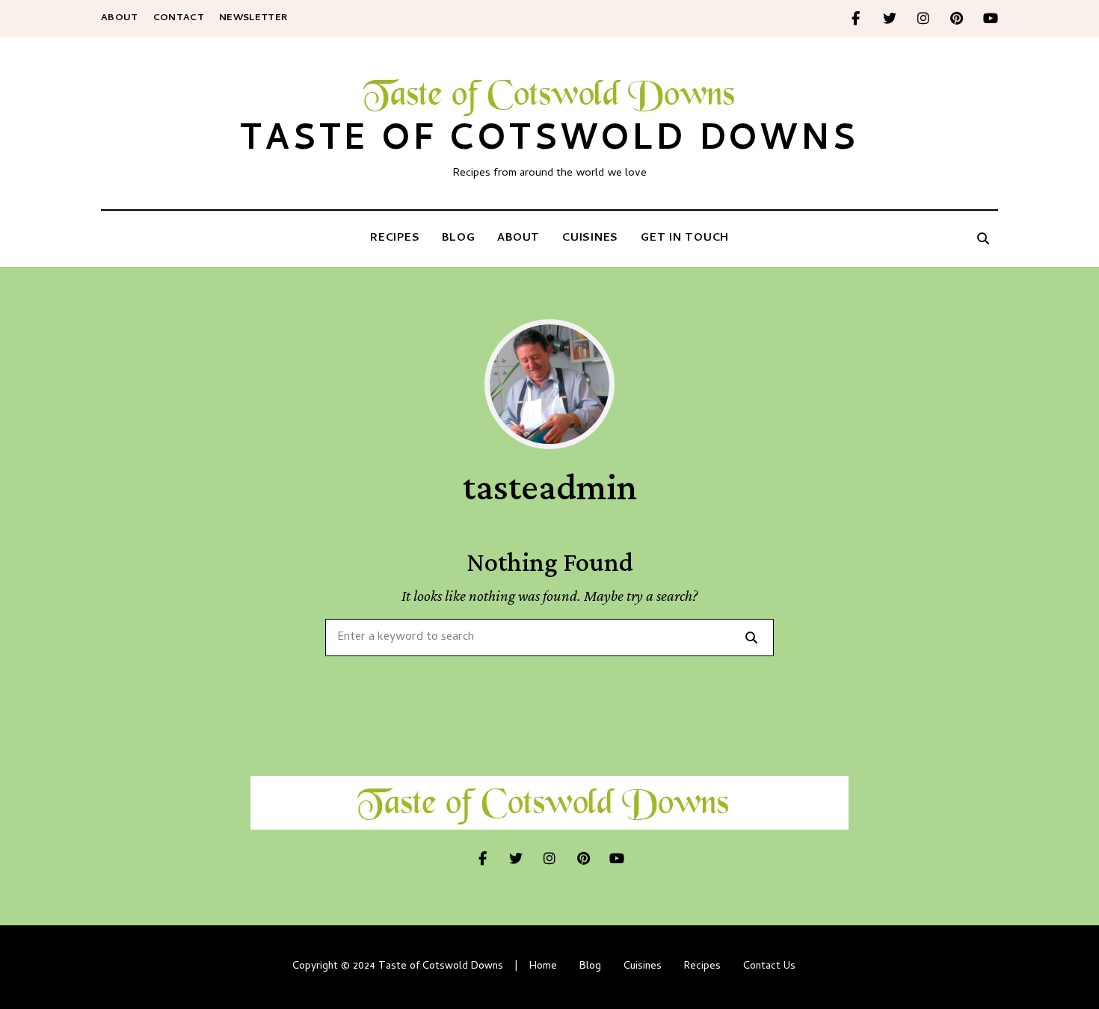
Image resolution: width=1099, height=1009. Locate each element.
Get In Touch (685, 238)
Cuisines (590, 238)
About (119, 18)
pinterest (956, 18)
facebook (855, 18)
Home (543, 966)
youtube (990, 18)
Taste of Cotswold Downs (549, 142)
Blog (458, 238)
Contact (178, 18)
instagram (923, 18)
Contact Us (769, 966)
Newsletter (253, 18)
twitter (889, 18)
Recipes (394, 238)
